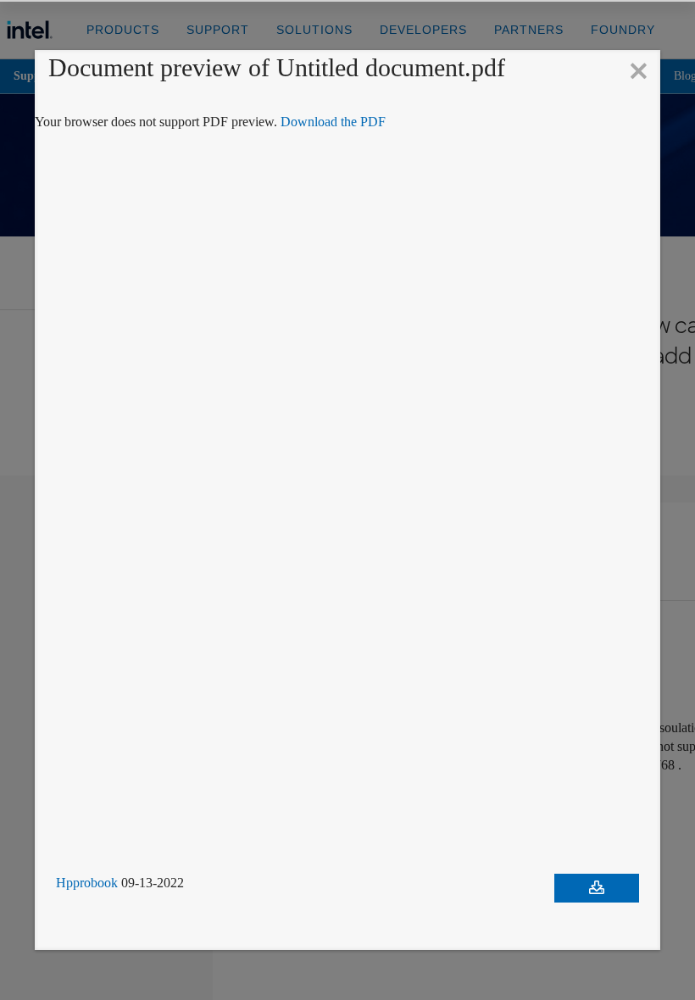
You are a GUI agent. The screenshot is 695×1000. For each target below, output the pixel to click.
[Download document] (596, 888)
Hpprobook (90, 883)
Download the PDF (367, 121)
